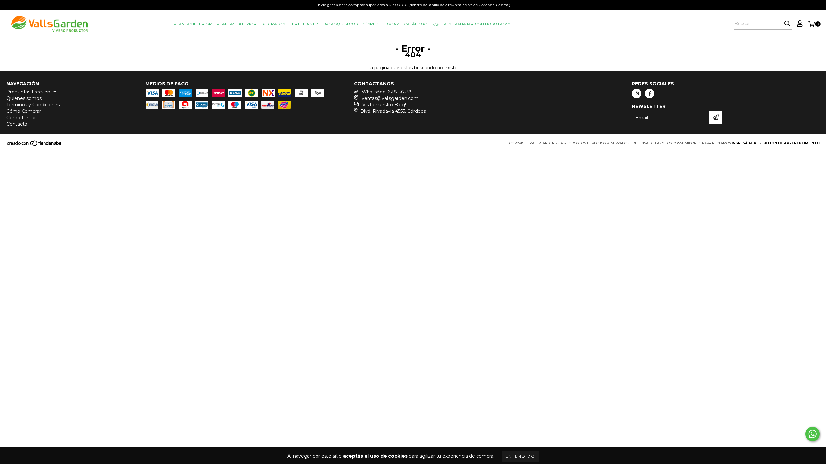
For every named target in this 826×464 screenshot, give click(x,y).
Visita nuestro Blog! (384, 105)
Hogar (391, 24)
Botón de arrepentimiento (791, 143)
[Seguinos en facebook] (649, 93)
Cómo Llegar (21, 118)
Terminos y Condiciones (33, 105)
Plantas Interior (193, 24)
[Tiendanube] (34, 145)
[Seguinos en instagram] (636, 93)
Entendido (520, 456)
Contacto (16, 124)
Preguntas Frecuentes (31, 92)
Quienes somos (24, 98)
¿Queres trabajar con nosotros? (471, 24)
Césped (370, 24)
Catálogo (416, 24)
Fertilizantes (304, 24)
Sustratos (273, 24)
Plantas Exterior (237, 24)
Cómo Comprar (23, 111)
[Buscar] (787, 24)
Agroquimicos (341, 24)
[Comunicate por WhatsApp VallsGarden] (812, 434)
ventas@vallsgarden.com (390, 98)
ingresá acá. (744, 143)
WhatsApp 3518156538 (387, 92)
